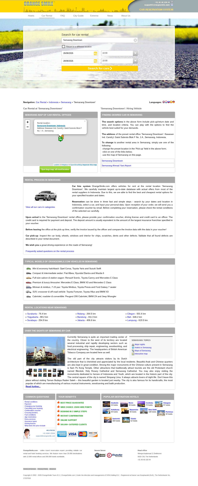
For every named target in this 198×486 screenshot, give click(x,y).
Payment (28, 404)
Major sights (140, 344)
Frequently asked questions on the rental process (50, 251)
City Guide (78, 15)
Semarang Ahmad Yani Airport (116, 165)
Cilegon (131, 313)
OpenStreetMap (76, 164)
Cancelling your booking (34, 408)
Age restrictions (30, 417)
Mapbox (65, 164)
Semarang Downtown (112, 160)
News (110, 15)
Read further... (33, 386)
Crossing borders (31, 413)
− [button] (28, 127)
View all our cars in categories (40, 207)
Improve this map (90, 164)
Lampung (132, 320)
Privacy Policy (42, 469)
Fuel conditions (30, 415)
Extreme (94, 15)
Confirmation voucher (33, 410)
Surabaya (32, 320)
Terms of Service (29, 469)
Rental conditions (31, 402)
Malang (81, 313)
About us (52, 469)
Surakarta (32, 313)
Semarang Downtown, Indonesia (51, 125)
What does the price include (35, 426)
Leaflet (56, 164)
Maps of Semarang (143, 351)
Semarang (66, 102)
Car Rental (47, 15)
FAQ (62, 15)
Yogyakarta (32, 317)
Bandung (81, 317)
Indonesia (53, 102)
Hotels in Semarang (143, 348)
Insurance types (31, 421)
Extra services (30, 419)
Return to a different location (79, 47)
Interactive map (141, 354)
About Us (125, 15)
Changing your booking (33, 406)
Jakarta (81, 320)
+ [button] (28, 122)
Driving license (30, 423)
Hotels (31, 15)
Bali (129, 317)
